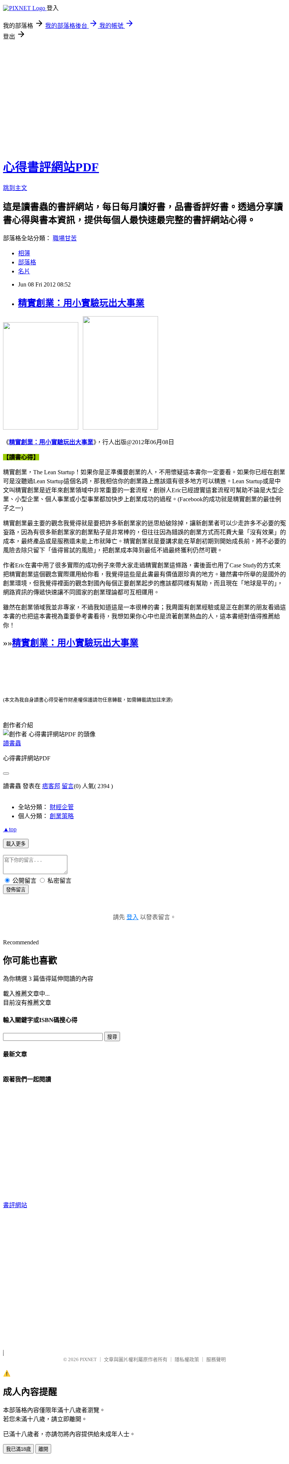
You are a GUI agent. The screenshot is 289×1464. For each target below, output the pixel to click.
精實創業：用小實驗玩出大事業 (81, 303)
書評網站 (15, 1205)
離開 (43, 1449)
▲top (10, 829)
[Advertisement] (144, 96)
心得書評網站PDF (51, 167)
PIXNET (88, 1359)
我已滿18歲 (18, 1449)
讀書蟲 (12, 743)
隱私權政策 (187, 1359)
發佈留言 (16, 890)
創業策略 (62, 816)
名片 (24, 271)
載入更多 (16, 844)
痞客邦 (51, 786)
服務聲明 (216, 1359)
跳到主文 (15, 188)
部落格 (27, 262)
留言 (68, 786)
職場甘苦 (65, 238)
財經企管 (62, 807)
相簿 (24, 253)
